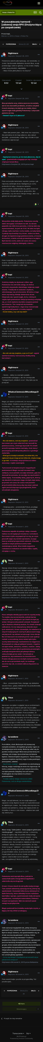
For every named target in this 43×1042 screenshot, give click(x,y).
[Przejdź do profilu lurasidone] (4, 738)
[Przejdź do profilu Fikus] (4, 562)
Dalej (34, 44)
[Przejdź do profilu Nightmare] (4, 54)
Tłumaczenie (17, 1033)
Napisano (18, 56)
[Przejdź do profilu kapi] (4, 97)
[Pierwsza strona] (3, 44)
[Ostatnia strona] (40, 44)
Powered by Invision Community (21, 1038)
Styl (28, 1033)
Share (22, 1004)
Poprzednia (11, 44)
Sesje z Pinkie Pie (21, 36)
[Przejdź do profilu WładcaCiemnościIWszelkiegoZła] (4, 394)
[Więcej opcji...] (38, 54)
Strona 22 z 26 (24, 44)
